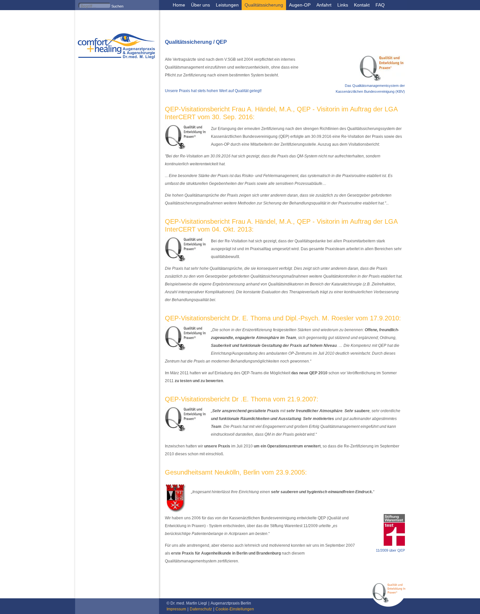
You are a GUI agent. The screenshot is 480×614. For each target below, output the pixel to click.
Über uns (200, 5)
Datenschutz (201, 609)
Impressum (176, 609)
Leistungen (227, 5)
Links (342, 5)
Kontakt (362, 5)
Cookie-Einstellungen (235, 609)
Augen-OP (300, 5)
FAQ (380, 5)
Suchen (117, 6)
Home (179, 5)
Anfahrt (323, 5)
